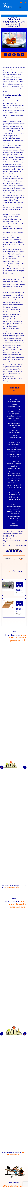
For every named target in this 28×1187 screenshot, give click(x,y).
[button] (25, 3)
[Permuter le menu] (21, 3)
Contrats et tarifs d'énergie (19, 584)
